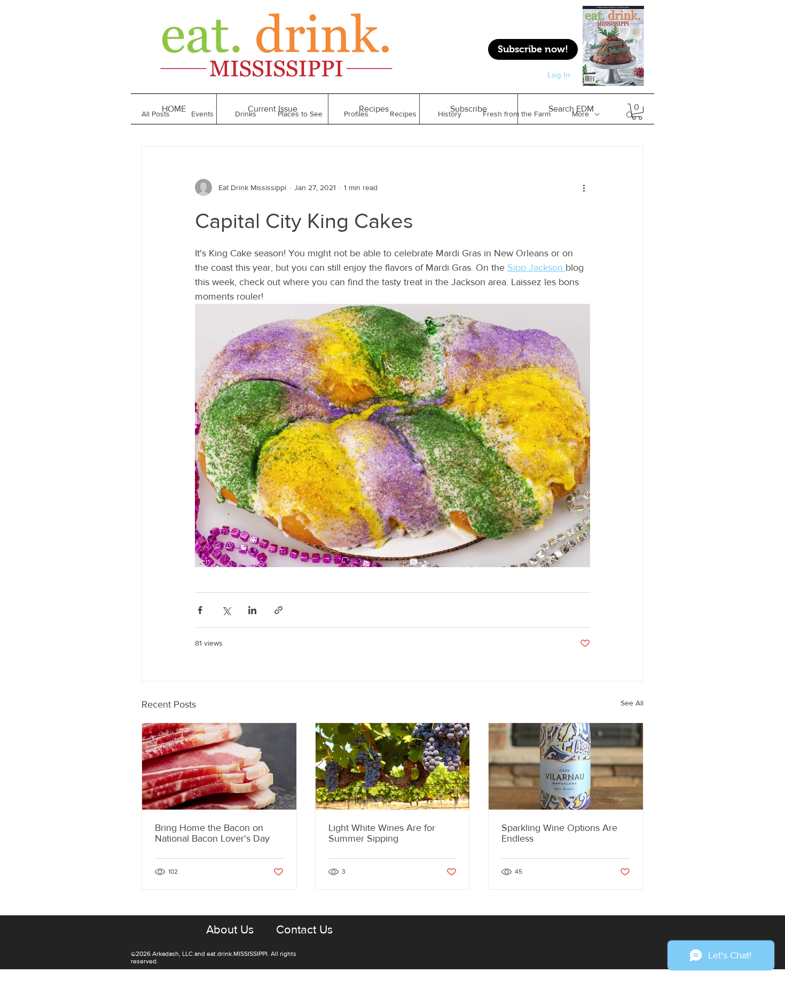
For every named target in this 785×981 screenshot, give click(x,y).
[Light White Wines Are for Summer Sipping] (393, 766)
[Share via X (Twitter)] (226, 610)
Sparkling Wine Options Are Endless (559, 833)
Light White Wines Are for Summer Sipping (381, 833)
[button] (373, 109)
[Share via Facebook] (200, 610)
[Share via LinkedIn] (252, 610)
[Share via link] (278, 610)
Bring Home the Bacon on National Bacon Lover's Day (212, 833)
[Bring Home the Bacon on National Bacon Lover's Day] (219, 766)
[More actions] (583, 187)
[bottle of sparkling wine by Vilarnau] (566, 766)
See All (632, 703)
